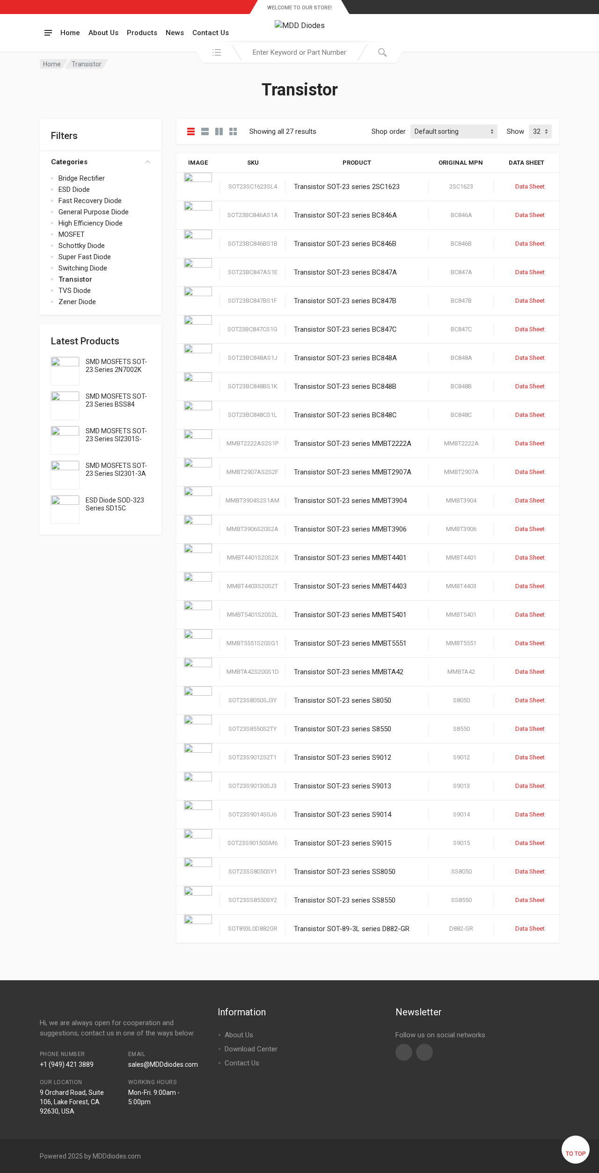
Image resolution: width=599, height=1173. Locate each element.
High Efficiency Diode (90, 223)
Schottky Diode (81, 245)
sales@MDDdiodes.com (163, 1064)
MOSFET (71, 234)
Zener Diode (77, 302)
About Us (103, 33)
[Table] (191, 131)
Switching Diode (82, 268)
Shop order (389, 131)
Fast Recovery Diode (90, 201)
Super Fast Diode (84, 257)
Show (515, 131)
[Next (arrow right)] (582, 586)
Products (142, 33)
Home (70, 33)
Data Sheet (530, 186)
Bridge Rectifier (81, 178)
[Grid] (219, 131)
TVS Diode (74, 290)
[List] (205, 131)
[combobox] (299, 52)
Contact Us (210, 33)
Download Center (251, 1049)
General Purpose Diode (93, 212)
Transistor (75, 279)
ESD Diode (74, 189)
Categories (69, 162)
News (175, 33)
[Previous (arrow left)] (16, 586)
